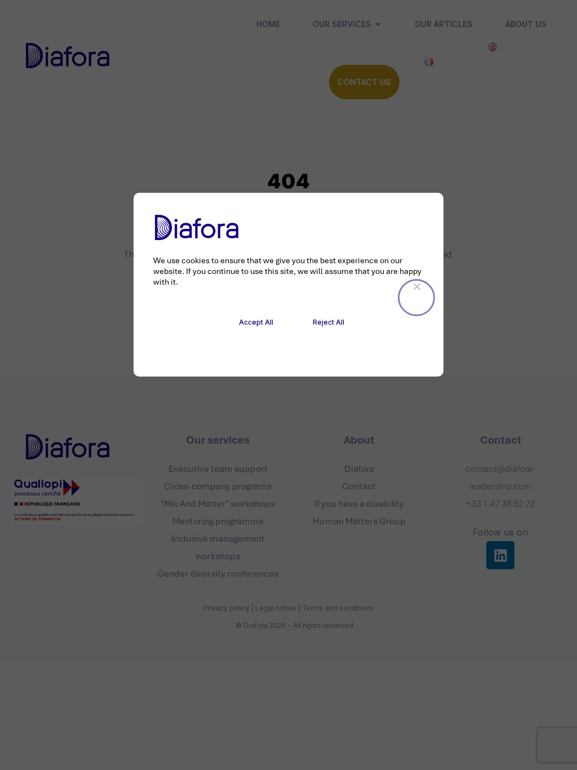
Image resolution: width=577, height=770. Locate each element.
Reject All (328, 322)
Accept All (256, 322)
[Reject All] (416, 297)
